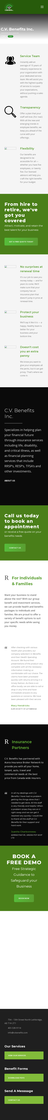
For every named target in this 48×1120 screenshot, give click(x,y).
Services (4, 36)
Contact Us (10, 36)
